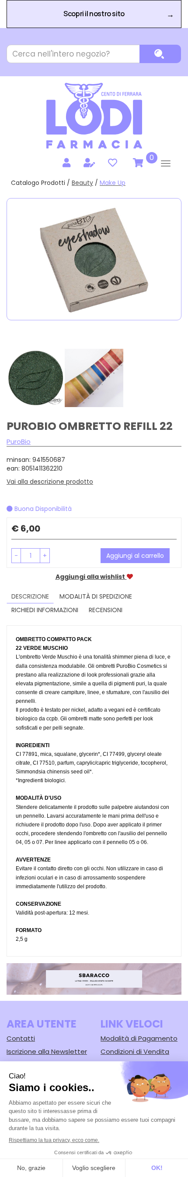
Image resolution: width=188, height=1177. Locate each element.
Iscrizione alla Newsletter (47, 1051)
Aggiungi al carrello (135, 555)
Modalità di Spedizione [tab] (95, 596)
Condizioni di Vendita (135, 1051)
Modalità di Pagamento (139, 1038)
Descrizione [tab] (30, 596)
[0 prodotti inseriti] (136, 163)
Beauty (82, 182)
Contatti (21, 1038)
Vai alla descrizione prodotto (50, 481)
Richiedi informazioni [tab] (44, 610)
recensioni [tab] (105, 610)
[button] (16, 555)
